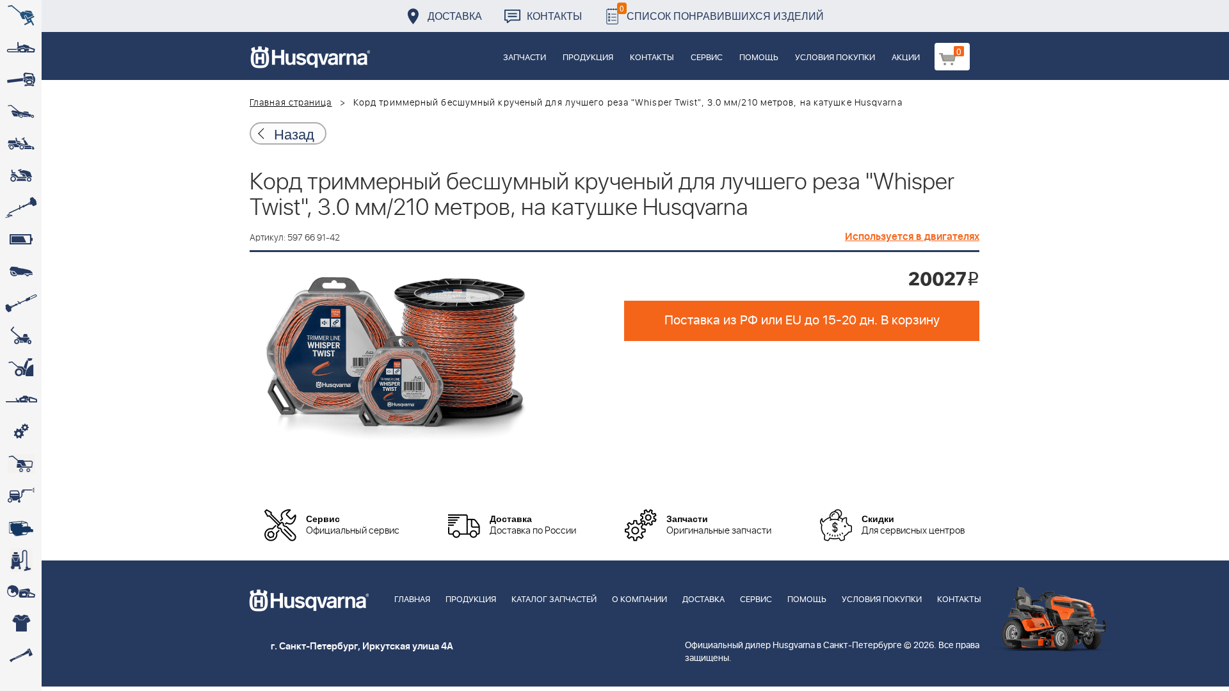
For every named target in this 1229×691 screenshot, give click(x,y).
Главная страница (291, 103)
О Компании (639, 600)
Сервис (707, 58)
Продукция (588, 58)
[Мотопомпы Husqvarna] (21, 528)
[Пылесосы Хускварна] (21, 560)
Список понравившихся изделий (722, 12)
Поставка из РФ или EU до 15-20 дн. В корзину (802, 320)
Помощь (758, 58)
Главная (412, 600)
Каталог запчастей (554, 600)
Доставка (455, 15)
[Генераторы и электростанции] (21, 464)
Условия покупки (835, 58)
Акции (906, 58)
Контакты (554, 15)
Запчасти (524, 58)
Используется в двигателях (912, 236)
